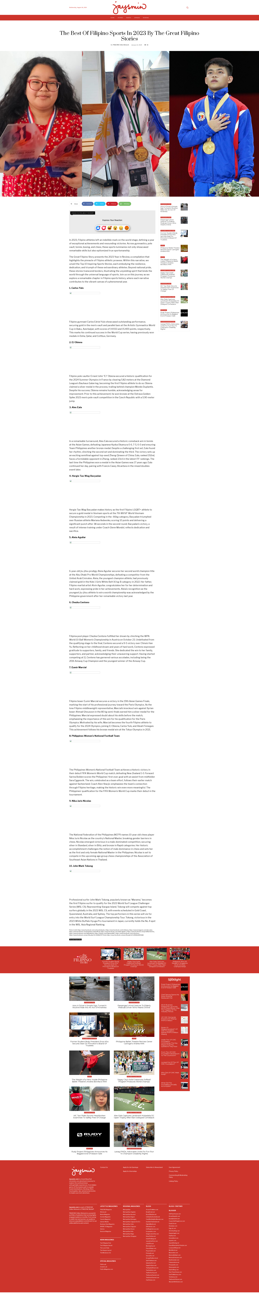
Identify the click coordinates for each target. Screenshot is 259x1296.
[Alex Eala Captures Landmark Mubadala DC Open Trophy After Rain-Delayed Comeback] (184, 299)
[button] (187, 7)
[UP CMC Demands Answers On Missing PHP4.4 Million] (184, 1019)
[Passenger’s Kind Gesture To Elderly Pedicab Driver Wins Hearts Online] (184, 220)
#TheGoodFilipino (166, 204)
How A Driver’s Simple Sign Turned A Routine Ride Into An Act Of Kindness (169, 209)
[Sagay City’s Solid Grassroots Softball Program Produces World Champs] (184, 273)
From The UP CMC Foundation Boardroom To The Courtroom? (170, 1053)
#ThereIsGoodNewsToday (168, 321)
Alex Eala (77, 407)
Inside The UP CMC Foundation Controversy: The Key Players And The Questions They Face (169, 1043)
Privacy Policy (173, 1171)
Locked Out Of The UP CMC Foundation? (170, 1063)
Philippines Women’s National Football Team (96, 736)
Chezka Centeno (80, 602)
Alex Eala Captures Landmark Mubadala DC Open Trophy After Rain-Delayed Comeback (169, 301)
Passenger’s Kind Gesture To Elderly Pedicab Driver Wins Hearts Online (168, 222)
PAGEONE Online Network (121, 45)
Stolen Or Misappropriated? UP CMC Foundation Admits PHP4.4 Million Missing (169, 1031)
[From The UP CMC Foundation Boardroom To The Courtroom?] (184, 1054)
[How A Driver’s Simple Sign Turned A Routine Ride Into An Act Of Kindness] (184, 206)
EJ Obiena (77, 342)
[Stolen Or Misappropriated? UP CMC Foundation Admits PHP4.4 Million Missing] (184, 1030)
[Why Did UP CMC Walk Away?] (184, 1075)
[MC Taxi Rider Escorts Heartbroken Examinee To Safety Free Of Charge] (184, 286)
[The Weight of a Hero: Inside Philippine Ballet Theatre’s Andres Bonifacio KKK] (184, 259)
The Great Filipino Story (75, 939)
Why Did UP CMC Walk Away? (170, 1073)
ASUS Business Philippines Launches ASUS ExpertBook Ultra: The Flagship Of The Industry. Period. (170, 1008)
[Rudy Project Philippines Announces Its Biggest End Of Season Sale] (184, 312)
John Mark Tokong (83, 866)
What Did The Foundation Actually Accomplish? (169, 1084)
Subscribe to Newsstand (154, 1167)
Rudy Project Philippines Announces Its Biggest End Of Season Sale (169, 314)
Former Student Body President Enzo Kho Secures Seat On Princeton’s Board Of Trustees (168, 236)
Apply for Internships (130, 1171)
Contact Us (104, 1167)
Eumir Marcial (79, 667)
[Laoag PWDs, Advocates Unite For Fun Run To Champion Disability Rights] (184, 324)
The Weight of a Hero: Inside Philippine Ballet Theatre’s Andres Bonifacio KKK (169, 262)
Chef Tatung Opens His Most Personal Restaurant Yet (170, 996)
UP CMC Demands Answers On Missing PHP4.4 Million (168, 1018)
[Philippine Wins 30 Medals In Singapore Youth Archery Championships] (180, 954)
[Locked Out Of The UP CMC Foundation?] (184, 1065)
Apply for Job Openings (130, 1167)
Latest (162, 245)
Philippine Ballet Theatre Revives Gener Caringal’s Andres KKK (170, 249)
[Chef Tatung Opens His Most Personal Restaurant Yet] (184, 997)
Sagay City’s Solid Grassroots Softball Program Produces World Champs (167, 275)
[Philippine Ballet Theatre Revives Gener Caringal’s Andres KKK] (184, 248)
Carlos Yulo (77, 288)
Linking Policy (173, 1181)
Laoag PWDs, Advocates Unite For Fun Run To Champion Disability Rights (169, 326)
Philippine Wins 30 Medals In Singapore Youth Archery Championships (180, 964)
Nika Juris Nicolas (81, 801)
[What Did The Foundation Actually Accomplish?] (184, 1085)
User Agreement (174, 1167)
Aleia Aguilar (79, 537)
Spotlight (164, 310)
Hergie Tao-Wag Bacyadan (86, 476)
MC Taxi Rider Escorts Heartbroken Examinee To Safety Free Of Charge (169, 288)
